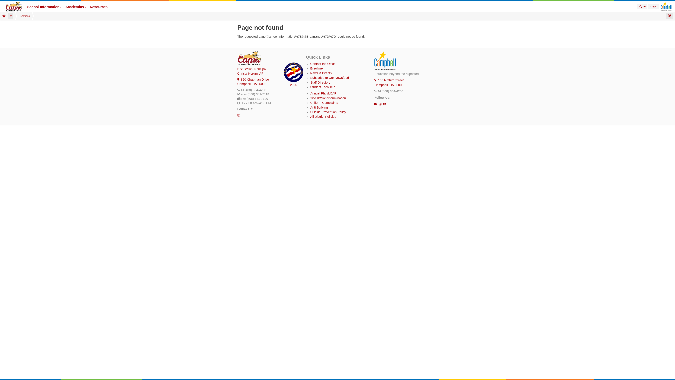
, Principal (251, 69)
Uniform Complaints (324, 102)
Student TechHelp (322, 87)
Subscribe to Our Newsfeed (329, 78)
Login (653, 6)
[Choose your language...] (669, 16)
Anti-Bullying (319, 107)
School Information (43, 7)
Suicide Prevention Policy (328, 112)
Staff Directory (320, 82)
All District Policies (323, 116)
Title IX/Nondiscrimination (328, 98)
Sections (25, 15)
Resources (99, 7)
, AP (250, 73)
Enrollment (317, 68)
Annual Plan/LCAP (323, 93)
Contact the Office (323, 64)
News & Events (321, 73)
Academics (74, 7)
